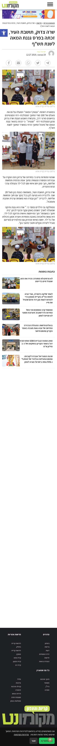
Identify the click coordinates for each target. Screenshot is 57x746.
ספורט (47, 690)
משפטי (46, 683)
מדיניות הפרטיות (21, 734)
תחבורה (18, 690)
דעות (47, 650)
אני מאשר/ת (47, 740)
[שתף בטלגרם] (47, 63)
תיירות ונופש (16, 693)
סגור (34, 740)
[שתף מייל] (18, 63)
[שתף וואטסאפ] (28, 63)
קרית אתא (17, 658)
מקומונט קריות (49, 23)
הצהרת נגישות (44, 661)
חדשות (39, 23)
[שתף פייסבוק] (9, 63)
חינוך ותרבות (44, 679)
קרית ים (18, 665)
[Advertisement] (28, 495)
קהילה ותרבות (16, 686)
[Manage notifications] (50, 739)
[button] (4, 33)
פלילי (19, 679)
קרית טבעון (17, 661)
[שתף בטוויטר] (38, 63)
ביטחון (47, 643)
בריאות (47, 647)
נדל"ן (47, 686)
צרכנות (18, 683)
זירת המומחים (44, 654)
